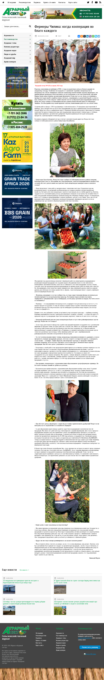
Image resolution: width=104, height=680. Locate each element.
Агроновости (9, 35)
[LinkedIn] (87, 36)
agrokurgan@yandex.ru (85, 638)
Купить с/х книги (49, 2)
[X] (84, 36)
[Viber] (90, 36)
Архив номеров (10, 62)
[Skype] (96, 36)
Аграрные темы (10, 43)
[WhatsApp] (93, 36)
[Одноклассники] (81, 36)
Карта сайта (72, 2)
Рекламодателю (25, 2)
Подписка (37, 2)
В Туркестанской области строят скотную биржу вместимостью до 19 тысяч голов (77, 582)
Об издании (12, 2)
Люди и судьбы (10, 54)
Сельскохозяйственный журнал (14, 637)
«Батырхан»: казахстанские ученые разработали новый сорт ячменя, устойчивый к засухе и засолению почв (75, 603)
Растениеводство (11, 39)
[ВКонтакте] (79, 36)
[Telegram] (99, 36)
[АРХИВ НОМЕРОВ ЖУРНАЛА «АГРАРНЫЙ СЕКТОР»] (17, 96)
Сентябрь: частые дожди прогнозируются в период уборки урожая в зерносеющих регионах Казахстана (24, 603)
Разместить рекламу (90, 647)
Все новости (23, 570)
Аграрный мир (9, 58)
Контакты (61, 2)
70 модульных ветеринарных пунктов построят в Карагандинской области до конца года (20, 582)
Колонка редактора (11, 47)
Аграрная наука (10, 50)
